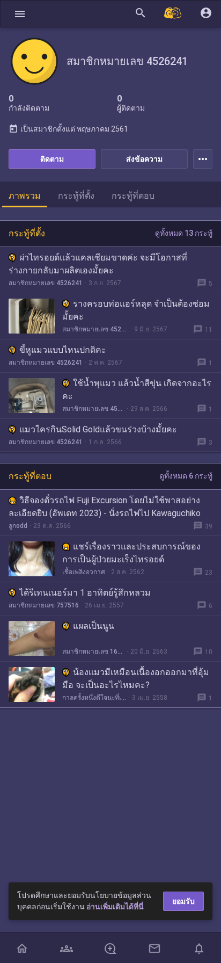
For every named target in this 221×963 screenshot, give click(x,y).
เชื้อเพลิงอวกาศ (83, 572)
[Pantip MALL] (173, 14)
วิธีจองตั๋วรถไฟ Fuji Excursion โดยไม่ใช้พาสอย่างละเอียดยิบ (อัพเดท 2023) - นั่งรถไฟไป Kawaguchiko (105, 506)
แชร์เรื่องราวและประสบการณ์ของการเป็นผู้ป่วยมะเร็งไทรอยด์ (131, 552)
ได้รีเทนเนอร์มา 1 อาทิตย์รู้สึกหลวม (85, 593)
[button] (20, 14)
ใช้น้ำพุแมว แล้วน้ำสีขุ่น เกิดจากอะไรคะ (136, 389)
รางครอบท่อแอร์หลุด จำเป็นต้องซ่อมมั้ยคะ (136, 310)
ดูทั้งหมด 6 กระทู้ (185, 476)
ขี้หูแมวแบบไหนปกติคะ (62, 350)
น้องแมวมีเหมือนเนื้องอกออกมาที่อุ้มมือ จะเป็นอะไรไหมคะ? (135, 678)
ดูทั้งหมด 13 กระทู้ (183, 233)
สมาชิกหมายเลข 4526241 (46, 283)
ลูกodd (18, 526)
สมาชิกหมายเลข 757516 (44, 605)
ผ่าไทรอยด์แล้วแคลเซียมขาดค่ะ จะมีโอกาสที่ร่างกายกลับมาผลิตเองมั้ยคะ (98, 264)
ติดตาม (52, 159)
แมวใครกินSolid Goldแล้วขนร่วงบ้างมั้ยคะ (98, 429)
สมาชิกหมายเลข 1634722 (93, 651)
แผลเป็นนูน (93, 626)
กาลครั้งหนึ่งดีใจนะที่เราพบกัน (94, 697)
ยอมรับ (183, 901)
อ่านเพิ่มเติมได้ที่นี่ (115, 906)
